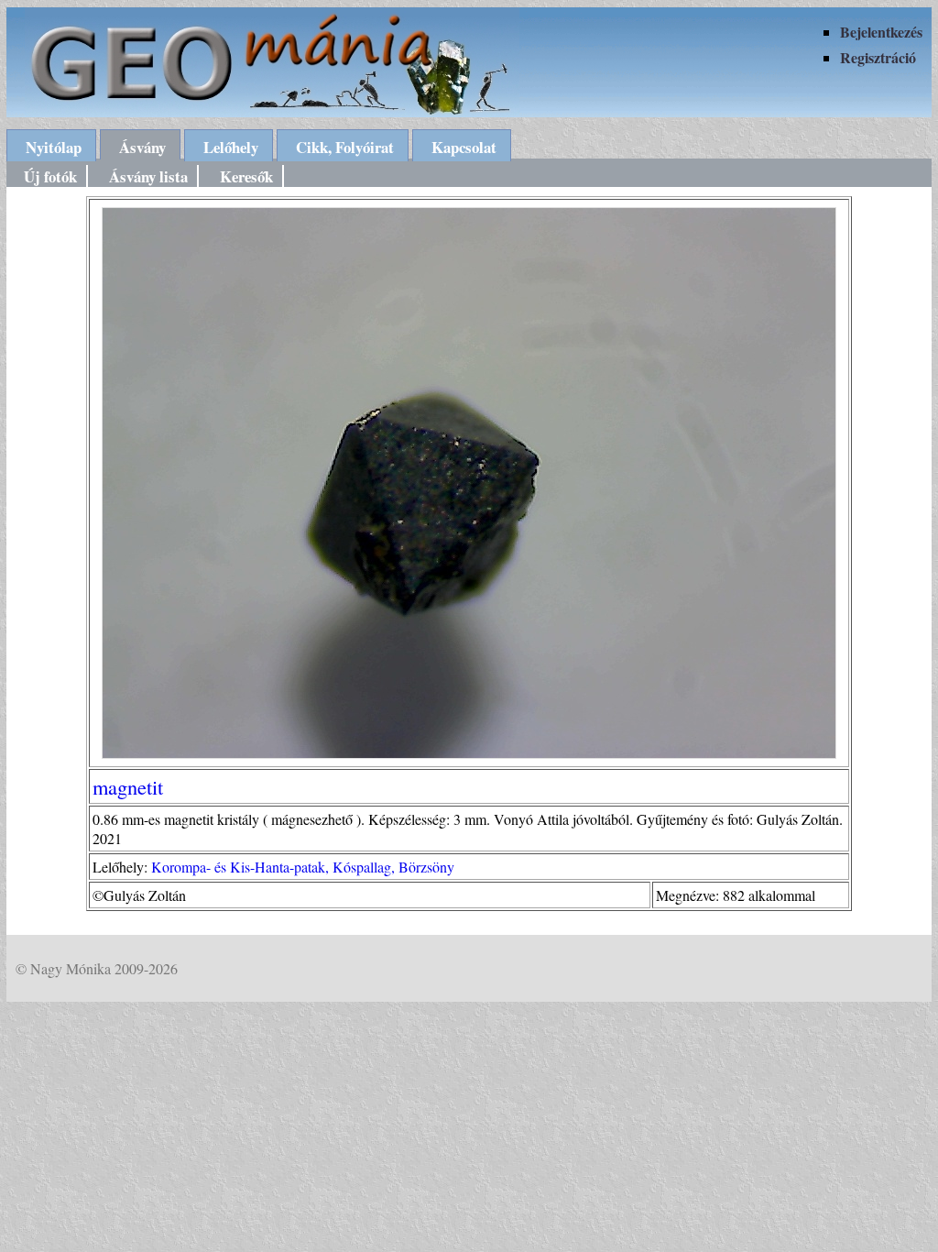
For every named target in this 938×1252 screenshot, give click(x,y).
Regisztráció (878, 57)
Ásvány (142, 147)
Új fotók (50, 176)
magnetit (128, 786)
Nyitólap (54, 147)
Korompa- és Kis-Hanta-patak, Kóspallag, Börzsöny (302, 866)
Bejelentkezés (881, 31)
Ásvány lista (148, 176)
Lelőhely (230, 147)
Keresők (246, 176)
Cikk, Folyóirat (345, 147)
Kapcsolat (463, 147)
